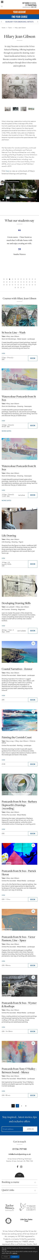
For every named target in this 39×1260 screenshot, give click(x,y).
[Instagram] (21, 1167)
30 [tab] (18, 285)
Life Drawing (9, 535)
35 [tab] (32, 285)
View (3, 695)
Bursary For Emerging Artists (19, 22)
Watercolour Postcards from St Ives (19, 467)
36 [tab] (35, 285)
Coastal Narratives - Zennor (17, 669)
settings (15, 1253)
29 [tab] (15, 285)
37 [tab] (15, 288)
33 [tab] (27, 285)
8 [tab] (24, 279)
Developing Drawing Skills (16, 603)
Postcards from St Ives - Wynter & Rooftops (19, 1004)
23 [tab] (32, 282)
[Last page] (26, 1105)
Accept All (15, 1257)
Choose (6, 1257)
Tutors (10, 28)
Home (3, 28)
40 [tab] (24, 288)
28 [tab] (12, 285)
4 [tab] (12, 279)
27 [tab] (10, 285)
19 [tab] (21, 282)
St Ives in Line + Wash (13, 332)
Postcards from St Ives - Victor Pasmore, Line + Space (18, 938)
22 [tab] (29, 282)
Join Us (30, 1129)
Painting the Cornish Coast (17, 737)
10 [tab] (29, 279)
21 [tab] (27, 282)
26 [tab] (7, 285)
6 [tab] (18, 279)
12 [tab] (35, 279)
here (7, 171)
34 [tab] (29, 285)
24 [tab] (35, 282)
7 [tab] (21, 279)
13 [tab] (4, 282)
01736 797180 (19, 1149)
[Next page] (21, 1105)
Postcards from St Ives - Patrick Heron (19, 872)
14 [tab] (7, 282)
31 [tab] (21, 285)
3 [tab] (10, 279)
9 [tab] (27, 279)
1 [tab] (4, 279)
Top (19, 1175)
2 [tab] (7, 279)
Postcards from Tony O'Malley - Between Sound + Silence (19, 1070)
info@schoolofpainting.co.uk (20, 1154)
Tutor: (4, 673)
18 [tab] (18, 282)
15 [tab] (10, 282)
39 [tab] (21, 288)
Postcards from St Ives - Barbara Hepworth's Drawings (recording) (19, 805)
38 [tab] (18, 288)
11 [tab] (32, 279)
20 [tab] (24, 282)
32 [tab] (24, 285)
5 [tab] (15, 279)
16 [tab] (12, 282)
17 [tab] (15, 282)
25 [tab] (4, 285)
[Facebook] (17, 1167)
